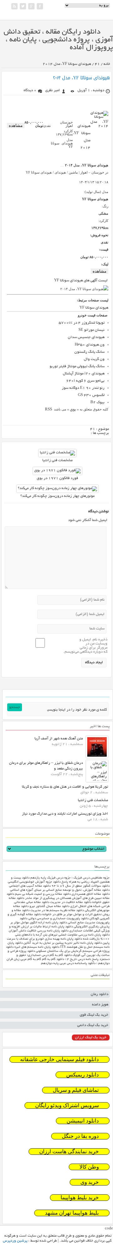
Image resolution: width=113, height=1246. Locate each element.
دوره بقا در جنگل (80, 1136)
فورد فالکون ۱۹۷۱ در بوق (57, 478)
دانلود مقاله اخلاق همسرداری (91, 894)
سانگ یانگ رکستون (89, 352)
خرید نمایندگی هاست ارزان (69, 1152)
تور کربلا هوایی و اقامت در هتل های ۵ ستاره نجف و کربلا (65, 787)
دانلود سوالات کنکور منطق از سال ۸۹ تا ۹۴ (80, 886)
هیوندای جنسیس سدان (86, 337)
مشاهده (16, 125)
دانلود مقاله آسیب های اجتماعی (30, 886)
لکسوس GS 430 (91, 395)
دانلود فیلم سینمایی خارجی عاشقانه (59, 1059)
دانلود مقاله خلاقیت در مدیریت (70, 902)
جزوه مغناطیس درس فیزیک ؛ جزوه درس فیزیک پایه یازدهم (70, 878)
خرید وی (89, 1182)
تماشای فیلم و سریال (76, 1090)
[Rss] (14, 6)
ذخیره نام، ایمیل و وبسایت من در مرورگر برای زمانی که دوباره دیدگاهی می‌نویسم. (85, 646)
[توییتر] (23, 6)
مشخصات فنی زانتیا (57, 460)
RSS (49, 410)
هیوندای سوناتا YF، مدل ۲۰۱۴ (81, 78)
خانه (107, 64)
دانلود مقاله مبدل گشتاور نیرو (49, 906)
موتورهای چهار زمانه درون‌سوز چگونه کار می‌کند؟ (57, 496)
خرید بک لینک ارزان (90, 1037)
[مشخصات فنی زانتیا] (57, 453)
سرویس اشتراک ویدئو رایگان (67, 1105)
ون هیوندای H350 (90, 345)
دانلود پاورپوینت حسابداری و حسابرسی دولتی (58, 918)
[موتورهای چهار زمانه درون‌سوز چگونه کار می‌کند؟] (57, 488)
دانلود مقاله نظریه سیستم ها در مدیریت (57, 910)
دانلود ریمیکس (82, 1075)
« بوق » (73, 410)
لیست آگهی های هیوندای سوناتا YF (81, 281)
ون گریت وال (94, 359)
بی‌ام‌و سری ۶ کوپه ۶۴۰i (85, 381)
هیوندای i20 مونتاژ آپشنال (84, 374)
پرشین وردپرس (15, 1241)
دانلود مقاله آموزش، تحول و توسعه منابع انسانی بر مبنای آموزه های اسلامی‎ (60, 890)
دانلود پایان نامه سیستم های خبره (36, 947)
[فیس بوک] (40, 6)
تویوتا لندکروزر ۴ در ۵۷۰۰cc (82, 323)
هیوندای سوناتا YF (93, 308)
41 (97, 64)
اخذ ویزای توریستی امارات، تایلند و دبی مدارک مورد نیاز (65, 814)
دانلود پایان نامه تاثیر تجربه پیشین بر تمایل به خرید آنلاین (63, 943)
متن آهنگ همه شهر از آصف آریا (59, 739)
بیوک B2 (97, 402)
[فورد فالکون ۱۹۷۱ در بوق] (57, 470)
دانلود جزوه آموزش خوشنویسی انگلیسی (34, 882)
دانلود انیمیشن (83, 1121)
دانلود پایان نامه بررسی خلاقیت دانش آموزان (38, 931)
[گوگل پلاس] (31, 6)
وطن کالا (89, 1167)
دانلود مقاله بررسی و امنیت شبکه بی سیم (43, 894)
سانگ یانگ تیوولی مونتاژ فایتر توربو (77, 366)
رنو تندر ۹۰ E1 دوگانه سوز (83, 388)
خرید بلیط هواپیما (80, 1198)
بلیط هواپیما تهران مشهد (72, 1213)
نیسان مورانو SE (91, 330)
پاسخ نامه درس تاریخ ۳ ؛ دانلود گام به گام (70, 959)
